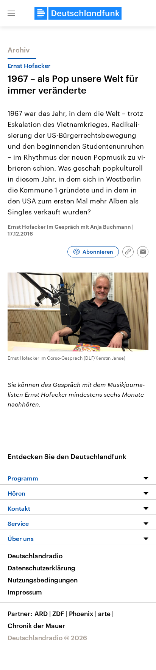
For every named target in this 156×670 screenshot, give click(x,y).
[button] (11, 13)
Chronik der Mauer (36, 625)
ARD (42, 613)
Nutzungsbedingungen (43, 580)
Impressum (25, 592)
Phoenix (83, 613)
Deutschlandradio (35, 555)
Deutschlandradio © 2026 (47, 637)
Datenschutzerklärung (41, 567)
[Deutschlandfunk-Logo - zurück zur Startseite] (78, 13)
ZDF (59, 613)
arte (106, 613)
